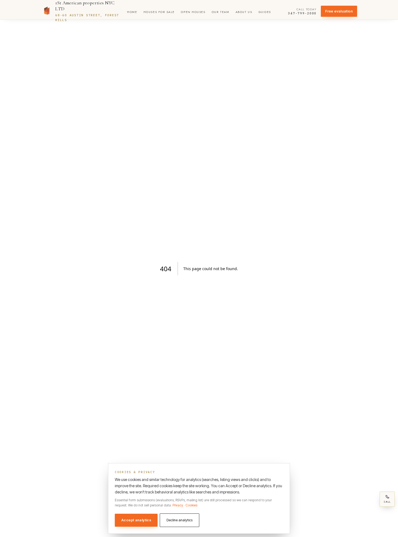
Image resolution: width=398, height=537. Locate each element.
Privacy (177, 505)
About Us (244, 12)
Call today (306, 9)
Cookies (191, 505)
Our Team (220, 12)
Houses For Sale (159, 12)
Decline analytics (180, 520)
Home (132, 12)
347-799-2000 (302, 13)
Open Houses (193, 12)
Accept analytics (136, 520)
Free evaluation (339, 11)
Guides (265, 12)
